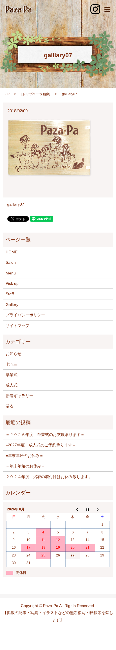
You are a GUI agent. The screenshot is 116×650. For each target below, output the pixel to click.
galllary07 (15, 204)
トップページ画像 (35, 94)
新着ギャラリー (19, 396)
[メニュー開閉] (107, 9)
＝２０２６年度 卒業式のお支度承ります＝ (45, 434)
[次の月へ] (102, 509)
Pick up (12, 283)
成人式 (11, 385)
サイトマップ (17, 325)
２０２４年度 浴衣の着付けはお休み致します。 (49, 476)
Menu (11, 273)
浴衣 (10, 406)
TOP (6, 94)
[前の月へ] (72, 509)
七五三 (11, 364)
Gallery (12, 304)
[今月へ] (87, 509)
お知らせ (13, 353)
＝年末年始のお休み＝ (25, 466)
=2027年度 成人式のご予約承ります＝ (41, 445)
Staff (10, 294)
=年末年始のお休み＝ (24, 455)
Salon (11, 262)
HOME (11, 252)
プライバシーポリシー (25, 315)
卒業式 (11, 374)
